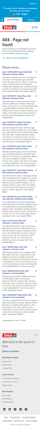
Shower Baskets (7, 398)
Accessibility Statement (29, 417)
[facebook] (15, 409)
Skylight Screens (7, 385)
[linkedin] (4, 409)
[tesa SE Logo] (9, 27)
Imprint (6, 417)
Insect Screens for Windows (10, 378)
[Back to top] (36, 335)
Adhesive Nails (6, 361)
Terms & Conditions (31, 420)
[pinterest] (21, 409)
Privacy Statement (15, 417)
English (25, 14)
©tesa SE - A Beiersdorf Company (20, 424)
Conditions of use (19, 420)
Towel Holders (6, 395)
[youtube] (10, 409)
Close (32, 4)
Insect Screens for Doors (9, 382)
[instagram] (26, 409)
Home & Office (13, 20)
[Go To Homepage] (2, 20)
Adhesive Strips (7, 365)
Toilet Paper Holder (8, 402)
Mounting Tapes (7, 368)
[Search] (33, 27)
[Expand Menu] (36, 27)
